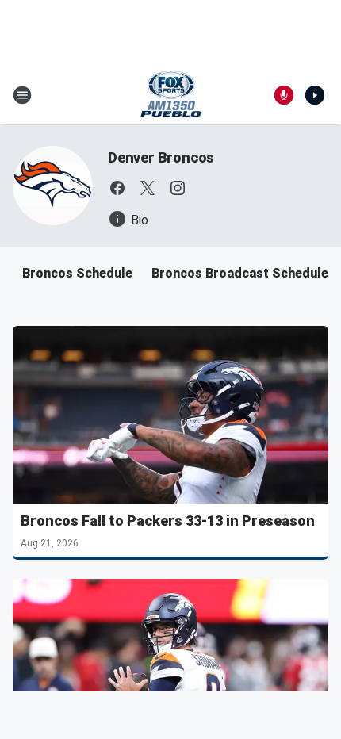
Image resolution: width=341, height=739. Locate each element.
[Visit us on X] (147, 187)
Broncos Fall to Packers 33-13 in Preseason (168, 520)
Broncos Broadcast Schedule (239, 273)
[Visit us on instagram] (177, 187)
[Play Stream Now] (314, 95)
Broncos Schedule (77, 273)
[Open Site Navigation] (22, 95)
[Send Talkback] (283, 95)
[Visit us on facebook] (117, 187)
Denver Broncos (161, 157)
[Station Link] (171, 95)
